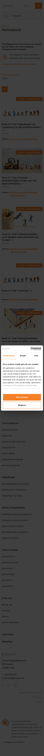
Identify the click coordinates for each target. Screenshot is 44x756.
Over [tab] (36, 355)
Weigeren (22, 405)
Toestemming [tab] (8, 355)
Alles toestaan (22, 397)
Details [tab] (23, 355)
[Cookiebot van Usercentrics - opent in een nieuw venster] (31, 348)
